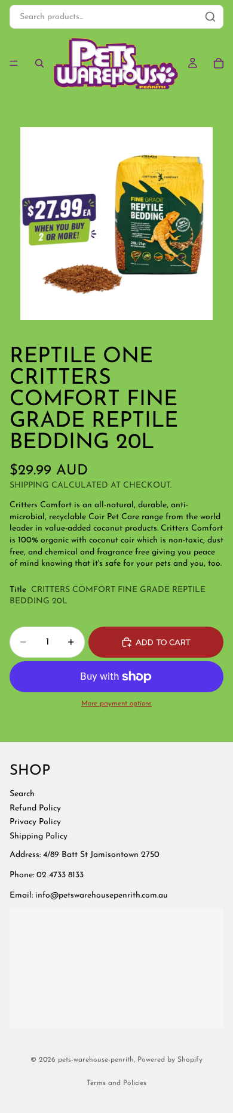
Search (22, 793)
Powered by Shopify (170, 1059)
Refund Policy (35, 807)
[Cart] (219, 63)
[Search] (39, 63)
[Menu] (13, 63)
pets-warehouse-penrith (96, 1059)
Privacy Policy (35, 822)
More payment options (116, 703)
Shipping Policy (39, 835)
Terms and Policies (116, 1083)
